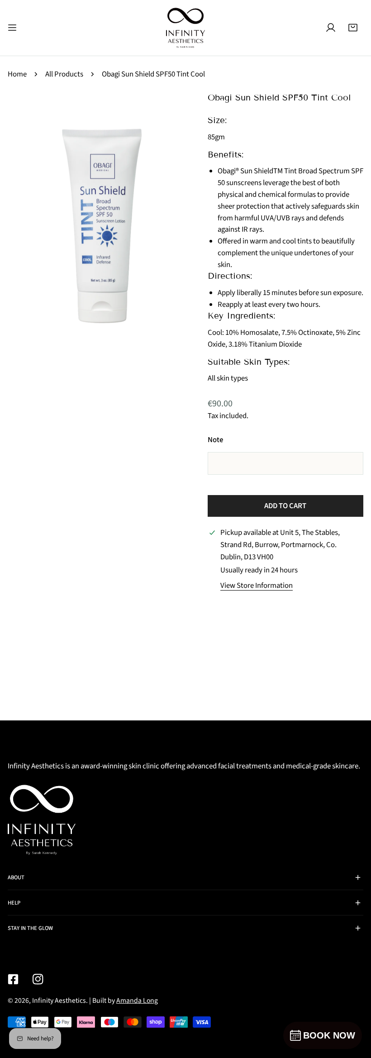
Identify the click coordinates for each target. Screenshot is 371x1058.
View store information (256, 585)
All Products (64, 74)
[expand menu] (12, 27)
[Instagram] (37, 979)
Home (17, 74)
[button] (353, 28)
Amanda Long (137, 1001)
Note (215, 439)
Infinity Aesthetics (59, 1001)
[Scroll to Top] (353, 1009)
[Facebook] (12, 979)
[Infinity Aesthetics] (185, 28)
